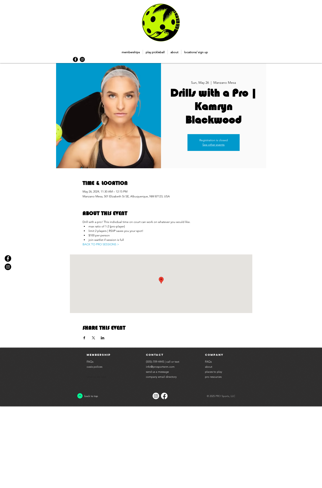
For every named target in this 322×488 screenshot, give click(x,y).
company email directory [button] (161, 376)
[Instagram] (156, 396)
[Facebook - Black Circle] (75, 59)
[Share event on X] (93, 337)
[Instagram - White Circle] (158, 485)
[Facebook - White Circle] (151, 485)
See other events (213, 144)
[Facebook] (164, 396)
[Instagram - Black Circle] (82, 59)
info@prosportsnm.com (160, 366)
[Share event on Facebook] (84, 337)
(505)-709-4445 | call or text (162, 361)
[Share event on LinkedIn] (102, 337)
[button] (155, 52)
